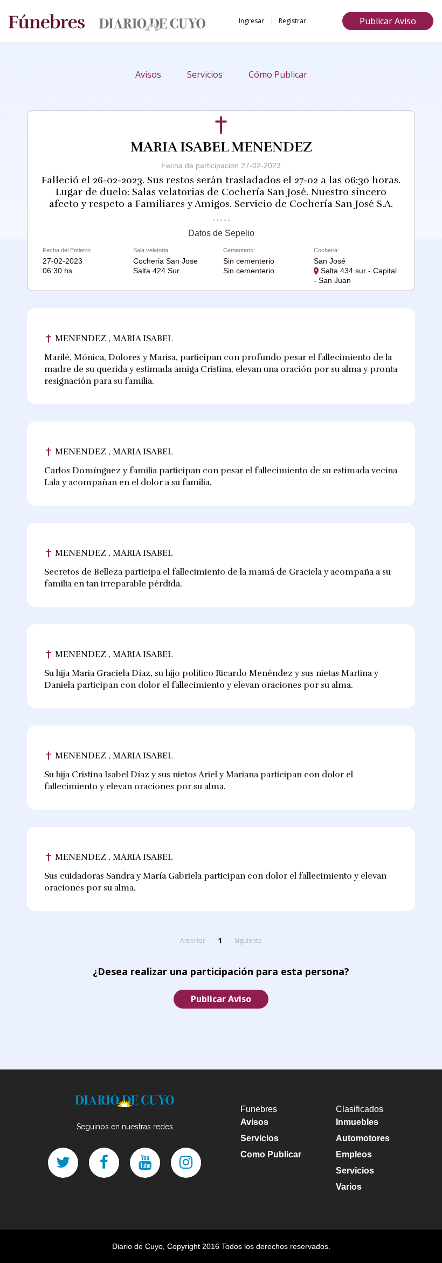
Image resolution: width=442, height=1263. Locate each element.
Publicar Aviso (388, 21)
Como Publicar (270, 1154)
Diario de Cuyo (137, 1246)
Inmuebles (357, 1122)
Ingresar (251, 20)
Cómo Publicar (277, 74)
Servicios (205, 74)
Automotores (363, 1138)
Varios (349, 1186)
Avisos (148, 74)
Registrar (292, 20)
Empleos (354, 1154)
